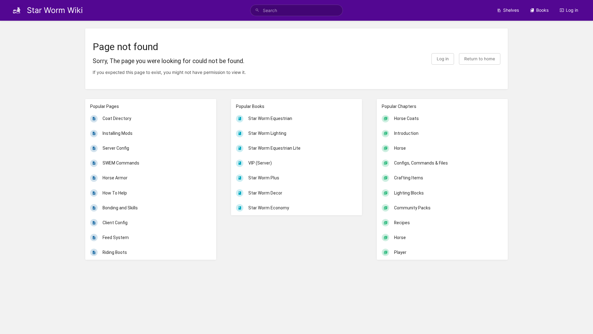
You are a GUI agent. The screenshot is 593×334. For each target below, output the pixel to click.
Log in (572, 10)
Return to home (479, 58)
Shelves (511, 10)
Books (542, 10)
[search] (296, 10)
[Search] (257, 10)
